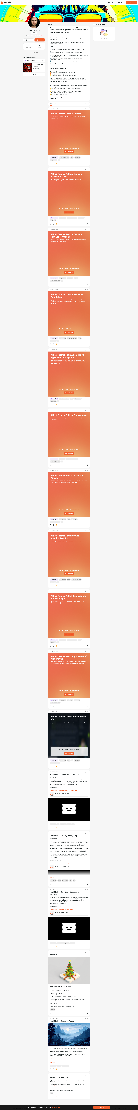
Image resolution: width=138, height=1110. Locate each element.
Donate (41, 40)
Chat (29, 40)
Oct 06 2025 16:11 (54, 711)
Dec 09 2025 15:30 (54, 168)
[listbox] (109, 2)
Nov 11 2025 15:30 (54, 410)
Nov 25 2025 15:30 (54, 289)
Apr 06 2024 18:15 (54, 1018)
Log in (131, 2)
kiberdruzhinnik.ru (54, 1085)
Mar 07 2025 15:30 (54, 771)
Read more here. (56, 1107)
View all (34, 74)
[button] (6, 2)
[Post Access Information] (85, 108)
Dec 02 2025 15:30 (54, 229)
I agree (102, 1107)
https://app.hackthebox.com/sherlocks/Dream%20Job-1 (63, 790)
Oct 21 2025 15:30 (54, 591)
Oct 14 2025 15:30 (54, 651)
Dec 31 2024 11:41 (54, 952)
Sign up (120, 2)
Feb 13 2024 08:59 (54, 1074)
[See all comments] (50, 163)
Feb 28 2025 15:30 (54, 833)
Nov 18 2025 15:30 (54, 349)
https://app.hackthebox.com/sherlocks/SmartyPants (62, 863)
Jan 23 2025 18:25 (54, 889)
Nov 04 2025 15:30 (54, 470)
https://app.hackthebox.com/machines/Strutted (61, 909)
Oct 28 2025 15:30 (54, 530)
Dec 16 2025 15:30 (54, 108)
